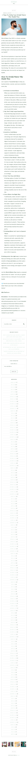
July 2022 (13, 498)
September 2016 (13, 665)
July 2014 (13, 727)
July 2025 (13, 413)
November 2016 (13, 660)
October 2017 (13, 634)
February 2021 (13, 539)
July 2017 (13, 641)
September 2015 (13, 693)
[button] (14, 10)
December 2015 (13, 686)
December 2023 (13, 458)
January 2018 (13, 627)
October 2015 (13, 691)
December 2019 (13, 572)
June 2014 (13, 729)
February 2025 (13, 425)
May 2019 (13, 589)
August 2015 (13, 696)
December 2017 (13, 629)
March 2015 (13, 708)
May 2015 (13, 703)
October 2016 (13, 662)
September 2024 (13, 437)
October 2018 (13, 605)
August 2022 (13, 496)
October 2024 (13, 434)
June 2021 (13, 529)
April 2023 (13, 477)
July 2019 (13, 584)
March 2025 (13, 422)
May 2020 (13, 560)
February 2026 (13, 396)
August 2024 (13, 439)
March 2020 (13, 565)
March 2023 (13, 479)
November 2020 (13, 546)
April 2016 (13, 677)
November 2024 (13, 432)
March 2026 (13, 394)
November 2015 (13, 688)
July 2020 (13, 555)
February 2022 (13, 510)
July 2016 (13, 669)
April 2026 (13, 391)
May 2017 (13, 646)
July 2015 (13, 698)
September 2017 (13, 636)
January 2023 (13, 484)
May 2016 (13, 674)
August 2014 (13, 724)
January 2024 (13, 456)
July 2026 (13, 384)
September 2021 (13, 522)
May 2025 (13, 417)
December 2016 (13, 658)
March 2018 (13, 622)
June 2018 (13, 615)
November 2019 (13, 574)
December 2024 (13, 429)
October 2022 (13, 491)
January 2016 (13, 684)
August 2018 (13, 610)
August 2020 (13, 553)
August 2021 (13, 524)
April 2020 (13, 562)
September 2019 (13, 579)
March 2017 (13, 650)
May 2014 (13, 731)
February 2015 (13, 710)
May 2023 (13, 475)
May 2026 (13, 389)
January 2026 (13, 398)
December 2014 (13, 715)
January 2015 (13, 712)
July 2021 (13, 527)
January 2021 (13, 541)
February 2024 (13, 453)
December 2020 (13, 543)
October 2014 (13, 719)
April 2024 (13, 448)
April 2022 (13, 505)
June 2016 (13, 672)
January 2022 (13, 513)
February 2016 (13, 681)
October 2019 (13, 577)
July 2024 (13, 441)
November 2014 (13, 717)
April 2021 (13, 534)
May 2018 (13, 617)
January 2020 (13, 570)
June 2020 (13, 558)
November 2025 (13, 403)
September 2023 (13, 465)
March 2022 (13, 508)
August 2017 (13, 639)
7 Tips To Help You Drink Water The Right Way (14, 16)
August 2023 (13, 467)
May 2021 (13, 532)
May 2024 (13, 446)
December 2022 (13, 486)
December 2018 (13, 601)
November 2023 (13, 460)
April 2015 (13, 705)
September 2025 (13, 408)
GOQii (14, 2)
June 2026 (13, 387)
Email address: (14, 363)
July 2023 (13, 470)
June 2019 (13, 586)
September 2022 (13, 494)
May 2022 (13, 503)
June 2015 (13, 700)
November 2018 (13, 603)
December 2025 (13, 401)
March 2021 (13, 536)
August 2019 (13, 582)
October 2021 (13, 520)
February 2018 (13, 624)
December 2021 (13, 515)
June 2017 (13, 643)
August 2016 (13, 667)
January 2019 (13, 598)
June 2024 (13, 444)
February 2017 (13, 653)
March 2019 (13, 593)
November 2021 (13, 517)
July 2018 (13, 612)
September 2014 (13, 722)
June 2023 (13, 472)
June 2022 (13, 501)
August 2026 (13, 382)
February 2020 (13, 567)
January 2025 (13, 427)
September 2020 (13, 551)
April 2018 (13, 620)
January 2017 (13, 655)
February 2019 (13, 596)
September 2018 (13, 608)
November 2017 (13, 631)
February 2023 (13, 482)
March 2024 (13, 451)
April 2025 (13, 420)
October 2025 (13, 406)
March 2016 (13, 679)
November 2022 (13, 489)
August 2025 (13, 410)
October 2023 (13, 463)
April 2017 (13, 648)
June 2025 (13, 415)
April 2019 (13, 591)
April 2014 (13, 734)
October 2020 (13, 548)
